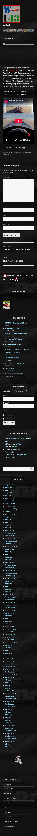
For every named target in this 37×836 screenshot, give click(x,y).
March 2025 (9, 530)
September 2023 (11, 578)
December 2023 (10, 570)
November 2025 (11, 509)
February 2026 (10, 501)
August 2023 (9, 581)
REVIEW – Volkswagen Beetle (16, 334)
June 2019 (8, 715)
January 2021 (9, 664)
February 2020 (10, 693)
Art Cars (18, 444)
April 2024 (9, 560)
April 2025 (9, 528)
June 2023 (8, 586)
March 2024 (9, 562)
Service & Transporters (11, 817)
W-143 (6, 25)
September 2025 (11, 514)
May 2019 (8, 717)
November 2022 (11, 605)
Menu (31, 16)
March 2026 (9, 498)
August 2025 (9, 517)
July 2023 (8, 584)
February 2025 (10, 533)
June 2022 (8, 618)
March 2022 (9, 626)
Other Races (7, 812)
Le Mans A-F (7, 784)
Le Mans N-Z (7, 793)
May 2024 (8, 557)
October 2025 (10, 512)
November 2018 (11, 733)
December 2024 (11, 538)
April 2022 (9, 624)
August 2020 (9, 677)
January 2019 (10, 728)
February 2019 (10, 725)
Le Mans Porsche (9, 798)
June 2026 (8, 490)
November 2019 (11, 701)
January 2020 (10, 696)
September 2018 (11, 739)
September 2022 (11, 610)
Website (6, 224)
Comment (7, 177)
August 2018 (9, 741)
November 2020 (11, 669)
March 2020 (9, 691)
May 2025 (8, 525)
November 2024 (11, 541)
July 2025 (8, 520)
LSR (7, 154)
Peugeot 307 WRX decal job (15, 339)
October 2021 (10, 640)
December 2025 (11, 506)
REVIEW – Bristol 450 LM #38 (16, 323)
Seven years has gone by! (14, 374)
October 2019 (10, 704)
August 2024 (9, 549)
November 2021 (11, 637)
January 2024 (10, 568)
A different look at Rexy (14, 344)
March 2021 (9, 659)
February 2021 (10, 661)
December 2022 (11, 602)
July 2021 (8, 648)
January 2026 (10, 503)
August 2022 (9, 613)
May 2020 (8, 685)
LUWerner (9, 152)
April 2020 (9, 688)
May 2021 (8, 653)
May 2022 (8, 621)
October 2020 (10, 672)
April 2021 (8, 656)
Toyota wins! (10, 368)
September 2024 (11, 546)
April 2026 (9, 495)
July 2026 (8, 487)
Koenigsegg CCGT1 (12, 328)
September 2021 (11, 642)
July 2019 (8, 712)
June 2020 (8, 683)
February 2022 (10, 629)
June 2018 (8, 747)
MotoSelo (8, 455)
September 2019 (11, 707)
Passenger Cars (9, 826)
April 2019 (8, 720)
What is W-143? (18, 291)
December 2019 (10, 699)
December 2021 (10, 634)
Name (5, 206)
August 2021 (9, 645)
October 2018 (10, 736)
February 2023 (10, 597)
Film (4, 154)
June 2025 (8, 522)
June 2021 (8, 650)
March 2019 (9, 723)
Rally (4, 807)
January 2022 (10, 632)
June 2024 (8, 554)
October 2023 (10, 576)
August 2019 (9, 709)
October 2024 (10, 544)
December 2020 (11, 667)
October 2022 (10, 608)
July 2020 (8, 680)
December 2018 (10, 731)
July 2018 (8, 744)
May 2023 (8, 589)
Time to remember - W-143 (15, 439)
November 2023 (11, 573)
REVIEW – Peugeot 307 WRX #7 (16, 363)
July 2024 (8, 552)
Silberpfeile (7, 803)
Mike (7, 447)
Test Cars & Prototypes (11, 821)
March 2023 (9, 594)
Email (6, 215)
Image (29, 152)
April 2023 (8, 592)
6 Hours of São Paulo (12, 358)
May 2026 (8, 493)
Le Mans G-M (8, 789)
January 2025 (10, 536)
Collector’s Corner (9, 779)
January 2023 (10, 600)
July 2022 (8, 616)
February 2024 (10, 565)
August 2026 (9, 485)
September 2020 (11, 675)
